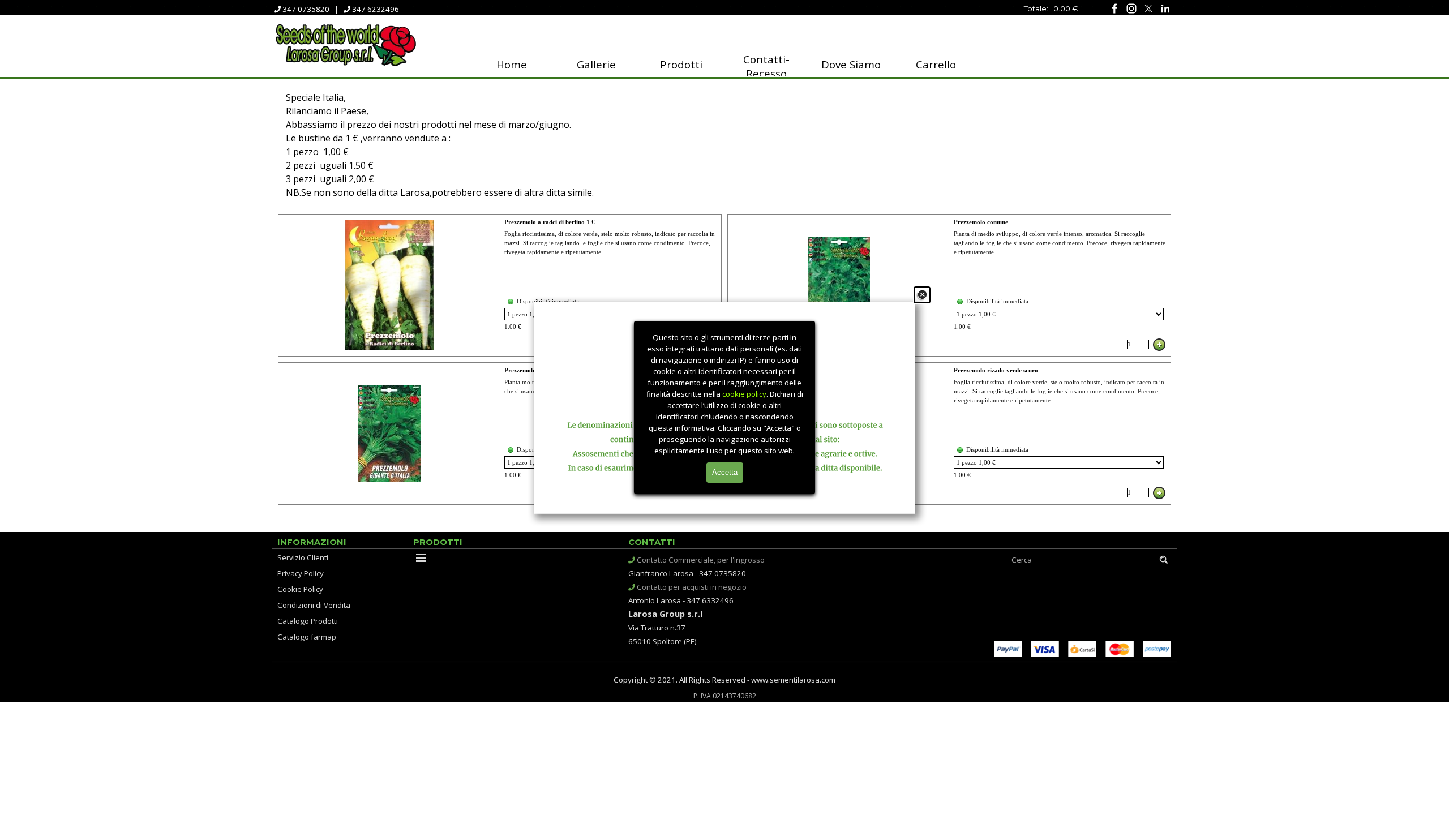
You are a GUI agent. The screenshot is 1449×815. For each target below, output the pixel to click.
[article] (500, 285)
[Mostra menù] (421, 557)
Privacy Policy (300, 573)
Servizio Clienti (302, 557)
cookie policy (744, 394)
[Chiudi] (922, 295)
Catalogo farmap (306, 637)
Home (511, 64)
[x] (1148, 8)
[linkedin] (1165, 8)
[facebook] (1114, 8)
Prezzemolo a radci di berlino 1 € (549, 222)
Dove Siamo (851, 64)
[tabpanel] (1013, 8)
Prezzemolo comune (981, 222)
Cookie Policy (300, 589)
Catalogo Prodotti (307, 621)
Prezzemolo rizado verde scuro (996, 370)
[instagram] (1131, 8)
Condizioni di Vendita (313, 605)
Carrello (936, 64)
